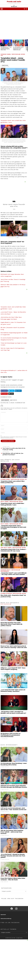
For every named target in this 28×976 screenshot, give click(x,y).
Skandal (8, 479)
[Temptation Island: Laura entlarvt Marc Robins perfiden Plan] (14, 470)
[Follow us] (24, 9)
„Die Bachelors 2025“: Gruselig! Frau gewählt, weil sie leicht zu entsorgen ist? (13, 712)
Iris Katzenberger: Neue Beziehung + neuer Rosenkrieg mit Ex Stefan (14, 764)
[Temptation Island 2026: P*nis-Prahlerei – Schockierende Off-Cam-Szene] (14, 538)
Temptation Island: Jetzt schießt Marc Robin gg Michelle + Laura (12, 504)
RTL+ (18, 237)
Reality (2, 501)
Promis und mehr (14, 2)
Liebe (2, 547)
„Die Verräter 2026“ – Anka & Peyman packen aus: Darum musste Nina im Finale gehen (6, 48)
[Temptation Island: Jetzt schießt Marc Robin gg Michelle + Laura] (14, 492)
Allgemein (3, 479)
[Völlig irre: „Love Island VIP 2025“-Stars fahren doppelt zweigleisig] (14, 658)
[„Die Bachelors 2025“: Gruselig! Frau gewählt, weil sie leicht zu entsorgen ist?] (14, 702)
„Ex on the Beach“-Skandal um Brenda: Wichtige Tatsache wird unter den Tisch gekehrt (13, 856)
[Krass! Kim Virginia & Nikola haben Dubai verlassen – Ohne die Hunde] (14, 869)
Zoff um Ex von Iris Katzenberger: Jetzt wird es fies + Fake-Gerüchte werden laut (13, 808)
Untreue (22, 479)
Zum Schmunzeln (5, 571)
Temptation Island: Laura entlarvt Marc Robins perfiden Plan (13, 481)
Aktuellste (14, 6)
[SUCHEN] (26, 9)
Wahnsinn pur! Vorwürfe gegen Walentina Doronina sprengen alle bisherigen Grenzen (14, 786)
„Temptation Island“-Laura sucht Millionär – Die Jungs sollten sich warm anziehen (14, 573)
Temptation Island (14, 479)
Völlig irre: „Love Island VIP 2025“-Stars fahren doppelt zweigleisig (13, 668)
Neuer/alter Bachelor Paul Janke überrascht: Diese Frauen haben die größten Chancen (11, 624)
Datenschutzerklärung (6, 918)
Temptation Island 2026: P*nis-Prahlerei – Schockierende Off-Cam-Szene (14, 550)
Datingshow (3, 569)
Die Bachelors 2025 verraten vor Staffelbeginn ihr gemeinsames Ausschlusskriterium (11, 735)
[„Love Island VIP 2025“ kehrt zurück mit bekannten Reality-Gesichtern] (14, 680)
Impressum (3, 914)
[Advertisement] (14, 25)
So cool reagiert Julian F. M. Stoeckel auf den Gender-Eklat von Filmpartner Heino (18, 48)
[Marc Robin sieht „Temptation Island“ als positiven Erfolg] (14, 584)
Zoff (26, 479)
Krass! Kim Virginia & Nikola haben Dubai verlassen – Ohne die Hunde (13, 879)
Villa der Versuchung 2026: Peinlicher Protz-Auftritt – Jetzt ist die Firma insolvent (12, 832)
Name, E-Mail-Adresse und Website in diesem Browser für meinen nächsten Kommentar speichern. (14, 437)
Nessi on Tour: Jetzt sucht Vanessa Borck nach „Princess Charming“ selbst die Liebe (14, 646)
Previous (0, 45)
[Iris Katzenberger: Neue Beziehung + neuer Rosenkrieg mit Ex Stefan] (14, 754)
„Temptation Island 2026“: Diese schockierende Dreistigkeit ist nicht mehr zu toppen (13, 527)
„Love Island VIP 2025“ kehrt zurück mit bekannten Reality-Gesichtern (13, 690)
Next (27, 45)
